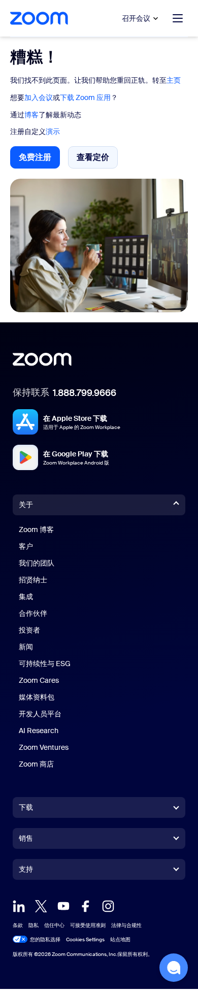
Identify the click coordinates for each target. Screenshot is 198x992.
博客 (31, 114)
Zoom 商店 (36, 764)
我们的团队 (36, 563)
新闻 (26, 646)
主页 (174, 80)
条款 (18, 925)
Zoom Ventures (44, 747)
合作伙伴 (33, 613)
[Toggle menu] (178, 18)
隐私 (33, 925)
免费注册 (39, 160)
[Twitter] (41, 906)
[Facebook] (86, 906)
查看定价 (97, 159)
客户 (26, 546)
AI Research (38, 730)
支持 (26, 871)
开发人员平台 (40, 713)
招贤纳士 (33, 579)
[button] (173, 967)
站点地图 (120, 939)
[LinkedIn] (19, 906)
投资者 (29, 630)
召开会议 (136, 18)
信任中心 (54, 925)
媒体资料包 (36, 697)
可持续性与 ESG (45, 663)
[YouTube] (63, 906)
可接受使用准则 (88, 925)
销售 (26, 838)
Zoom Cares (39, 680)
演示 (53, 131)
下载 (26, 807)
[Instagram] (108, 906)
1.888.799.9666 (84, 393)
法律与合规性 (126, 925)
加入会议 (38, 97)
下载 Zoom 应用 (85, 97)
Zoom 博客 (36, 529)
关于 (26, 504)
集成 (26, 596)
